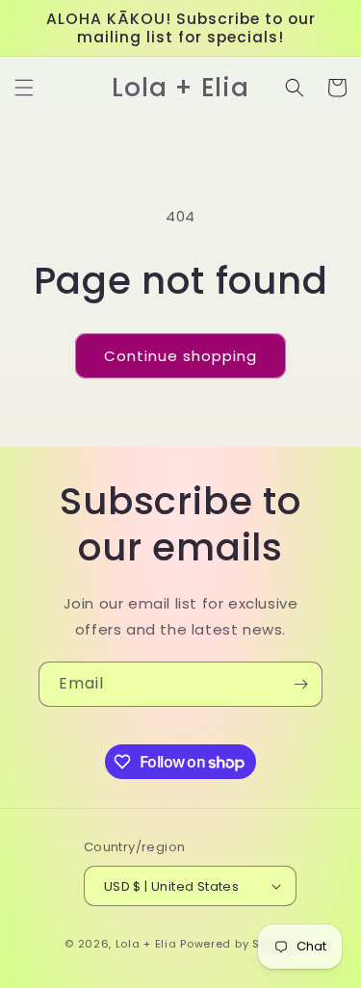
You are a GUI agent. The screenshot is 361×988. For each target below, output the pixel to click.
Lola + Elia (146, 943)
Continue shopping (180, 356)
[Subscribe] (300, 684)
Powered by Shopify (238, 943)
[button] (24, 87)
